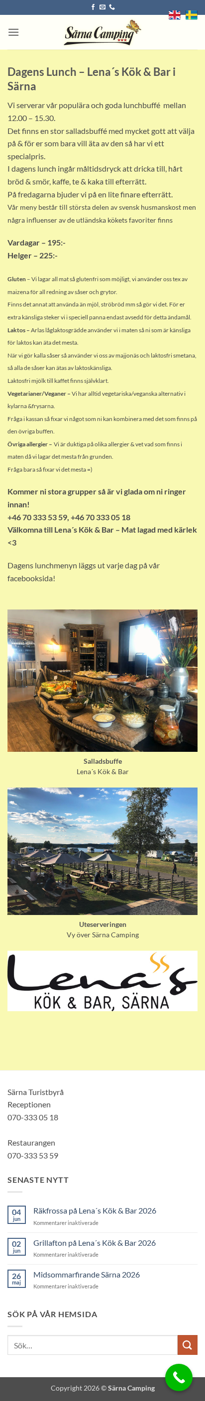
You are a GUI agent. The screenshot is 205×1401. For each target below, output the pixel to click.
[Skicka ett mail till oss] (102, 7)
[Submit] (188, 1344)
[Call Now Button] (179, 1377)
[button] (13, 32)
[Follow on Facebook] (93, 7)
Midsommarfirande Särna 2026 (86, 1274)
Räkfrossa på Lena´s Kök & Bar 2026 (94, 1210)
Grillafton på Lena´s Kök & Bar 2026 (94, 1242)
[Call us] (112, 7)
